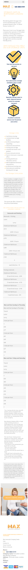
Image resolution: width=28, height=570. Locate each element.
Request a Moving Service (14, 498)
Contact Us (6, 543)
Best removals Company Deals (11, 539)
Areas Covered (7, 545)
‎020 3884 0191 (11, 552)
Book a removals (7, 547)
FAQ (4, 541)
